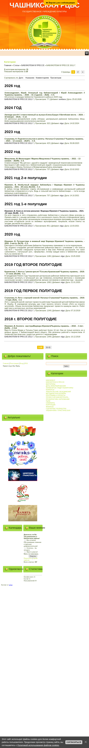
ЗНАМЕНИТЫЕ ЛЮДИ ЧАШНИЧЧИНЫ (59, 388)
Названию (29, 78)
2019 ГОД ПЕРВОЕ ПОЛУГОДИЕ (33, 291)
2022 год (12, 152)
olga (61, 123)
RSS (26, 363)
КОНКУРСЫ (50, 390)
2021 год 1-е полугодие (26, 204)
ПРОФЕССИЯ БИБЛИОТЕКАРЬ (57, 397)
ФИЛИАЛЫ (50, 407)
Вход (21, 363)
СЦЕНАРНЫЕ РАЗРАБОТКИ (56, 409)
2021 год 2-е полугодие (26, 178)
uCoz (11, 585)
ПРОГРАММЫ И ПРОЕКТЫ (55, 395)
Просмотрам (55, 78)
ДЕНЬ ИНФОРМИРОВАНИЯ (56, 386)
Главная (7, 65)
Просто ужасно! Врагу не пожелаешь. (31, 553)
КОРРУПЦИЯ (50, 405)
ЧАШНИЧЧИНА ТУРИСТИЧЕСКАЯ (58, 410)
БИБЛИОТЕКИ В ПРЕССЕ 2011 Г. (19, 99)
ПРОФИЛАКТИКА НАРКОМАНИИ (57, 399)
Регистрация (14, 363)
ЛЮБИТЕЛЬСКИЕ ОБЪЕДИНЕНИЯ (58, 392)
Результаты (28, 558)
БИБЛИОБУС (50, 380)
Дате (21, 78)
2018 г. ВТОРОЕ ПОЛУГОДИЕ (31, 319)
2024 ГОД (13, 108)
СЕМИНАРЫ (50, 403)
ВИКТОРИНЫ (50, 384)
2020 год (12, 234)
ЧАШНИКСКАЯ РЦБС (44, 5)
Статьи (16, 65)
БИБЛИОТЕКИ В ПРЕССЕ (32, 65)
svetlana (62, 99)
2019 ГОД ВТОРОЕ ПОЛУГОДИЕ (33, 265)
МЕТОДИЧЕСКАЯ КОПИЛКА (56, 393)
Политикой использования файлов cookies (38, 745)
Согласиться (74, 742)
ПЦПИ (48, 401)
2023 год (12, 132)
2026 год (12, 86)
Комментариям (42, 78)
